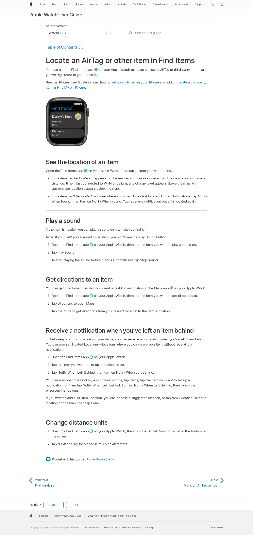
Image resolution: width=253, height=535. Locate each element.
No (76, 505)
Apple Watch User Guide (56, 15)
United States (216, 527)
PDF (111, 459)
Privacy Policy (92, 527)
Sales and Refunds (131, 527)
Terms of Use (110, 527)
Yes (54, 505)
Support (43, 515)
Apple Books (96, 459)
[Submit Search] (131, 33)
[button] (212, 4)
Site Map (149, 527)
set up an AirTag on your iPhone (135, 82)
